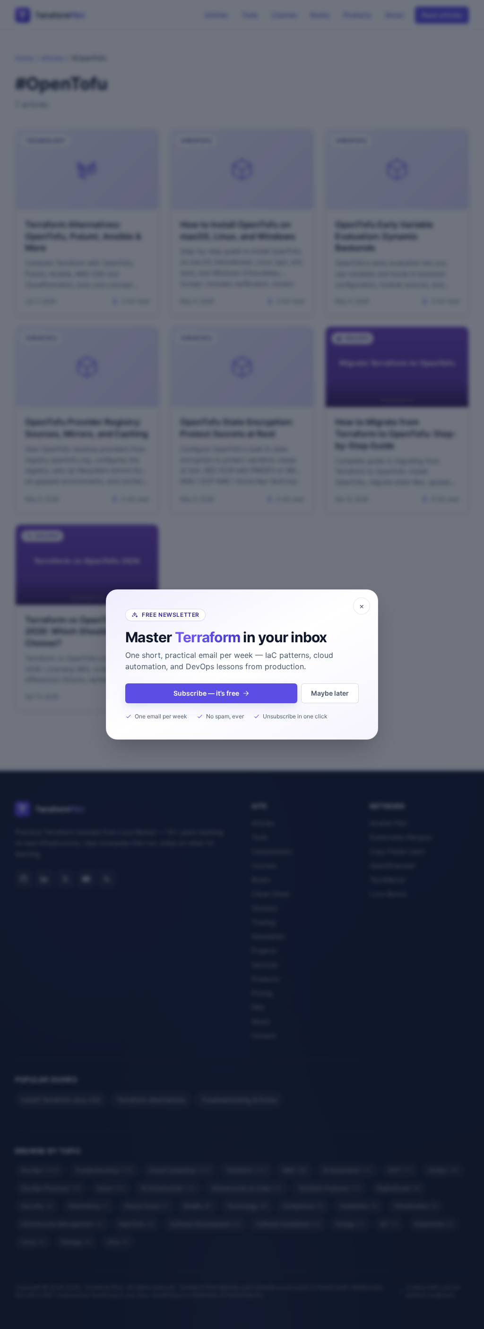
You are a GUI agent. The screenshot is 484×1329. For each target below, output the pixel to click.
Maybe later (330, 693)
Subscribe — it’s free (206, 693)
